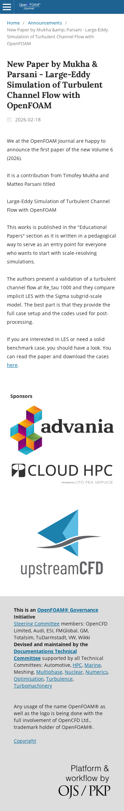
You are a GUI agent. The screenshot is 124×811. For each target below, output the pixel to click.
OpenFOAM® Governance (67, 610)
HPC (77, 665)
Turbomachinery (33, 685)
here (12, 365)
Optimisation (29, 678)
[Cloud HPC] (62, 482)
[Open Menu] (7, 7)
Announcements (45, 23)
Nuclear (74, 672)
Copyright (25, 741)
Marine (92, 665)
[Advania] (62, 453)
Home (13, 23)
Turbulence (59, 678)
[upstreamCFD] (62, 581)
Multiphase (49, 672)
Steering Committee (37, 623)
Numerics (96, 672)
